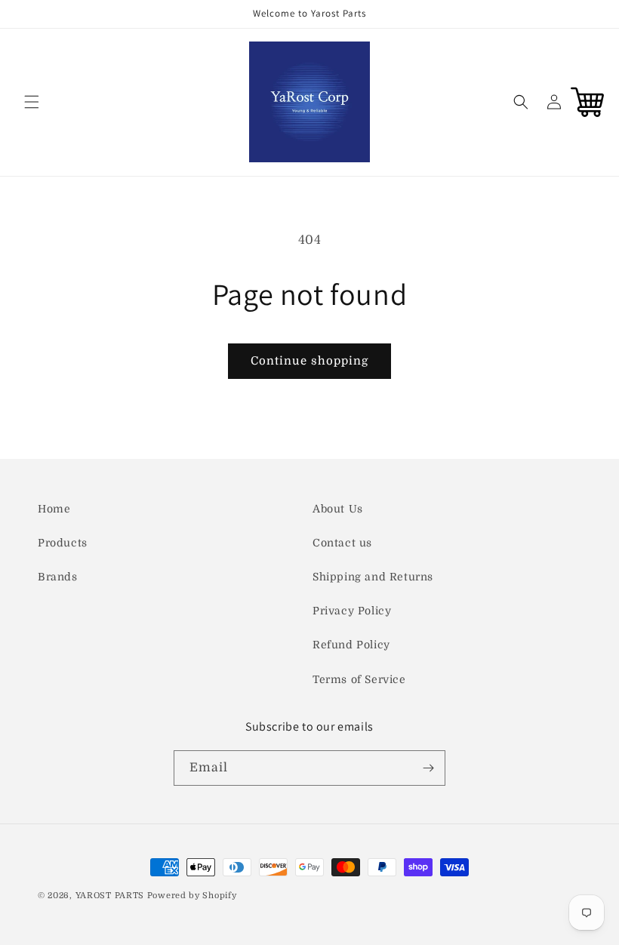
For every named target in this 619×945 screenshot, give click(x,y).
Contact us (342, 543)
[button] (31, 102)
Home (54, 509)
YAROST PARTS (109, 895)
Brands (58, 577)
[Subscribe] (428, 768)
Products (63, 543)
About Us (338, 509)
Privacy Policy (352, 611)
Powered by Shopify (192, 895)
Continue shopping (309, 361)
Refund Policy (351, 645)
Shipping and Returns (373, 577)
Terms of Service (359, 679)
